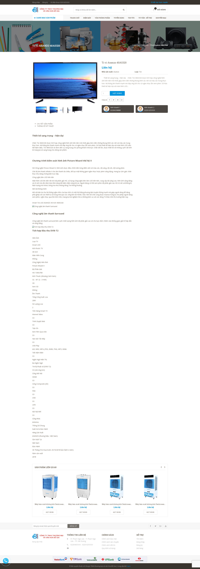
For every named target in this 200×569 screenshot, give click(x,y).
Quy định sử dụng (108, 548)
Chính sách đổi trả (108, 545)
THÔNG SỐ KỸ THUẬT (45, 126)
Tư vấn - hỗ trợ (145, 18)
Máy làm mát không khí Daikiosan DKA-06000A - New (124, 504)
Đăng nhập (36, 2)
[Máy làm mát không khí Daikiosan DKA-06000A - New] (117, 487)
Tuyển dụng (119, 18)
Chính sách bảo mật (109, 539)
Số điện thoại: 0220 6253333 (59, 2)
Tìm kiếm (139, 539)
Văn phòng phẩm (102, 18)
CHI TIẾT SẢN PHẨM (44, 124)
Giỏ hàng (139, 548)
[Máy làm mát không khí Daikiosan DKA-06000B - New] (150, 487)
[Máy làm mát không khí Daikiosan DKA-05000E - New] (83, 487)
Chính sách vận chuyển (110, 542)
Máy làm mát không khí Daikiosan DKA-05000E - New (90, 504)
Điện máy (87, 18)
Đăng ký (45, 2)
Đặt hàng (117, 93)
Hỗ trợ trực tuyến (160, 2)
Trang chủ (74, 18)
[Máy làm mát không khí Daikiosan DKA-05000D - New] (50, 487)
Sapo (128, 566)
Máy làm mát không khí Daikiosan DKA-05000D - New (57, 504)
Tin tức (131, 18)
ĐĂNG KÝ (73, 526)
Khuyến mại (161, 18)
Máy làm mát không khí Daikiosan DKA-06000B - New (157, 504)
